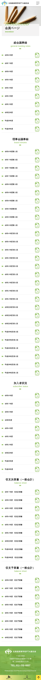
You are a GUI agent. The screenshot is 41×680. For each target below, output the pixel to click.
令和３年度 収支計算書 (13, 525)
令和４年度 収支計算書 (13, 516)
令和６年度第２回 (11, 192)
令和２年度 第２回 (11, 291)
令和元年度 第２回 (11, 315)
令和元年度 (9, 112)
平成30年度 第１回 (11, 348)
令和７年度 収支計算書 (13, 492)
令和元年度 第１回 (11, 323)
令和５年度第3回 (11, 209)
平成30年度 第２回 (11, 340)
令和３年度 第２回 (11, 266)
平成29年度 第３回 (11, 356)
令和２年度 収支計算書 (13, 533)
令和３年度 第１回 (11, 274)
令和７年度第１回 (11, 176)
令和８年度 (9, 55)
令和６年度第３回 (11, 184)
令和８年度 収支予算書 (13, 580)
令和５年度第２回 (11, 217)
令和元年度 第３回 (11, 307)
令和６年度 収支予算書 (13, 596)
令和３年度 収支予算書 (13, 621)
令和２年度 (9, 104)
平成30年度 (9, 120)
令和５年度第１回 (11, 225)
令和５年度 (9, 80)
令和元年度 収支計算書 (13, 541)
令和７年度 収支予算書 (13, 588)
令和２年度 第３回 (11, 282)
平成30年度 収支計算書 (13, 549)
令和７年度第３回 (11, 160)
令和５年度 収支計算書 (13, 508)
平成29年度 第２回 (11, 364)
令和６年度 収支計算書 (13, 500)
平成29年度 (9, 129)
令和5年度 (8, 420)
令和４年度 (9, 88)
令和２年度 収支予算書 (13, 629)
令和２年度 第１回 (11, 299)
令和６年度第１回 (11, 201)
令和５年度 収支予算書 (13, 605)
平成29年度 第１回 (11, 373)
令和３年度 (9, 96)
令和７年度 (9, 63)
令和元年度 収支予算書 (13, 637)
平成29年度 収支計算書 (13, 557)
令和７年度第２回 (11, 168)
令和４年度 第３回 (11, 233)
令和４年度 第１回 (11, 250)
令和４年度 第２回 (11, 241)
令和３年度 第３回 (11, 258)
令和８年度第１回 (11, 151)
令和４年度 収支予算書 (13, 613)
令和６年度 (9, 71)
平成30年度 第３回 (11, 332)
